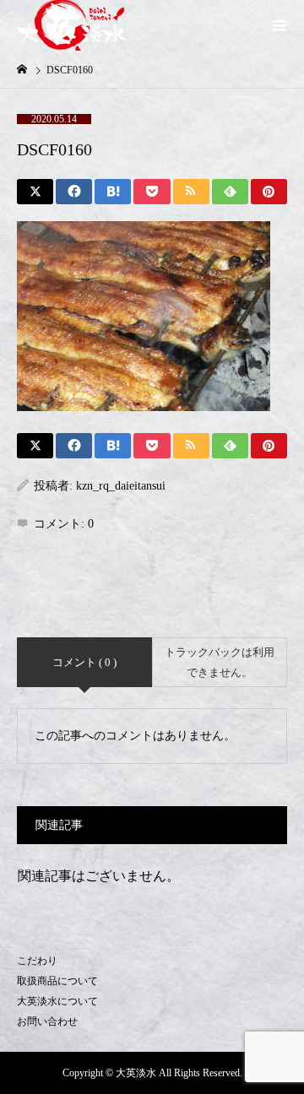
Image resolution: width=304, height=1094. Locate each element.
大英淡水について (57, 1001)
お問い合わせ (47, 1021)
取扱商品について (57, 981)
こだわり (37, 961)
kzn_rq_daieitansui (121, 485)
